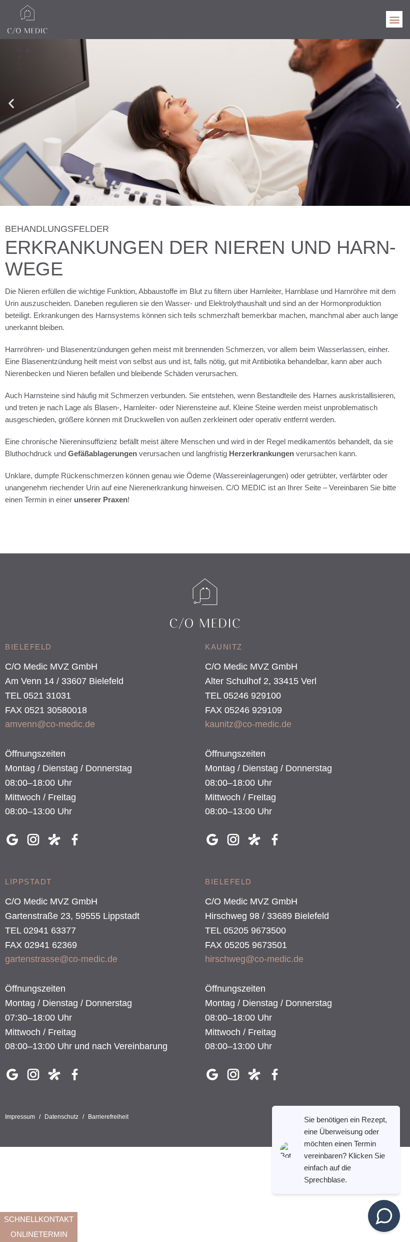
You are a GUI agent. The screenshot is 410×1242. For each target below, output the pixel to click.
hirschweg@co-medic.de (254, 959)
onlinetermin (39, 1234)
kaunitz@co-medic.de (248, 724)
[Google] (15, 839)
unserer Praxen (101, 499)
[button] (394, 19)
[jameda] (57, 839)
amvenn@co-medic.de (50, 724)
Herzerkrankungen (261, 453)
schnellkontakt (39, 1219)
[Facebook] (78, 839)
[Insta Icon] (36, 839)
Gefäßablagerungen (101, 453)
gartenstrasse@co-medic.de (61, 959)
